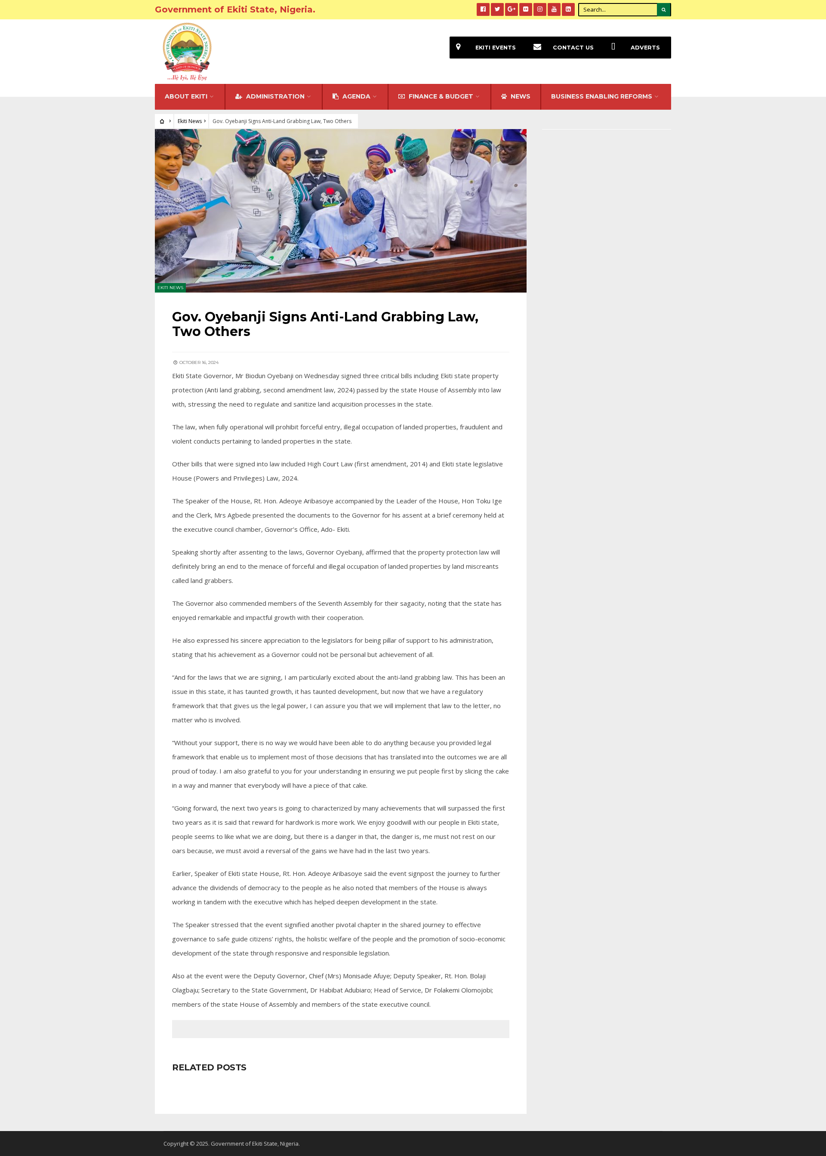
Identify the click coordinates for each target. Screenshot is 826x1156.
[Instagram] (539, 9)
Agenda (355, 96)
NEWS (519, 96)
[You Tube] (554, 9)
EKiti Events (495, 47)
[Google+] (511, 9)
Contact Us (573, 47)
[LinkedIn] (568, 9)
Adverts (645, 47)
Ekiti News (190, 121)
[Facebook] (483, 9)
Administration (274, 96)
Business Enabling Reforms (601, 96)
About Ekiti (186, 96)
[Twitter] (497, 9)
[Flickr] (525, 9)
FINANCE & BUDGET (440, 96)
